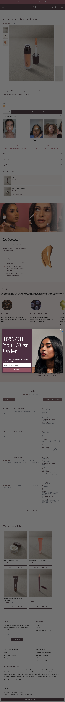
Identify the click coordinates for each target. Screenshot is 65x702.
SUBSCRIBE (17, 370)
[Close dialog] (61, 330)
